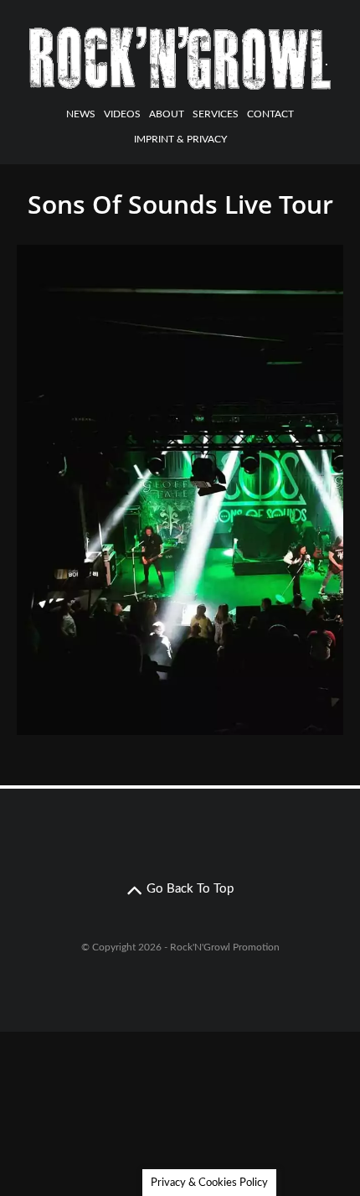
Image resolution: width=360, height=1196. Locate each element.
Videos (122, 114)
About (166, 114)
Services (216, 114)
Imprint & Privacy (180, 139)
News (80, 114)
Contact (270, 114)
